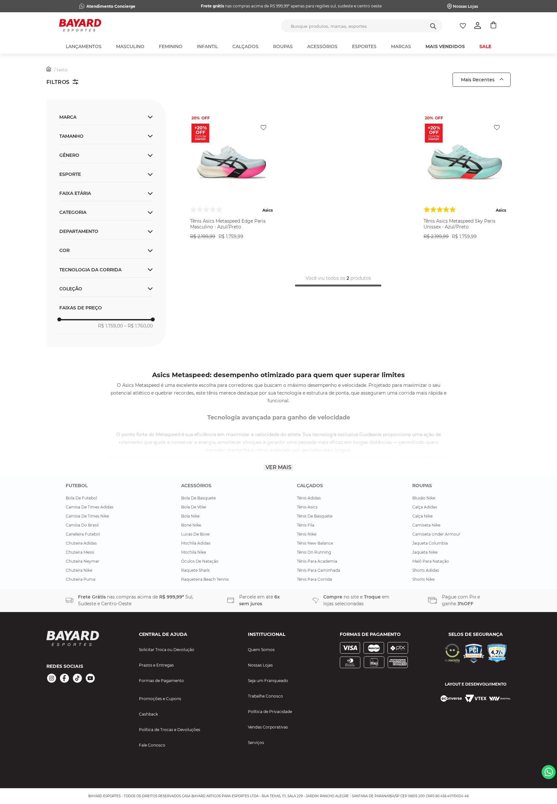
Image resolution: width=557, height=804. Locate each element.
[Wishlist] (463, 26)
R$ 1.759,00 (110, 325)
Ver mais (278, 467)
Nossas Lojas (465, 6)
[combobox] (361, 25)
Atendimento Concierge (110, 6)
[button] (106, 231)
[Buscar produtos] (433, 25)
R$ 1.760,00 (138, 325)
